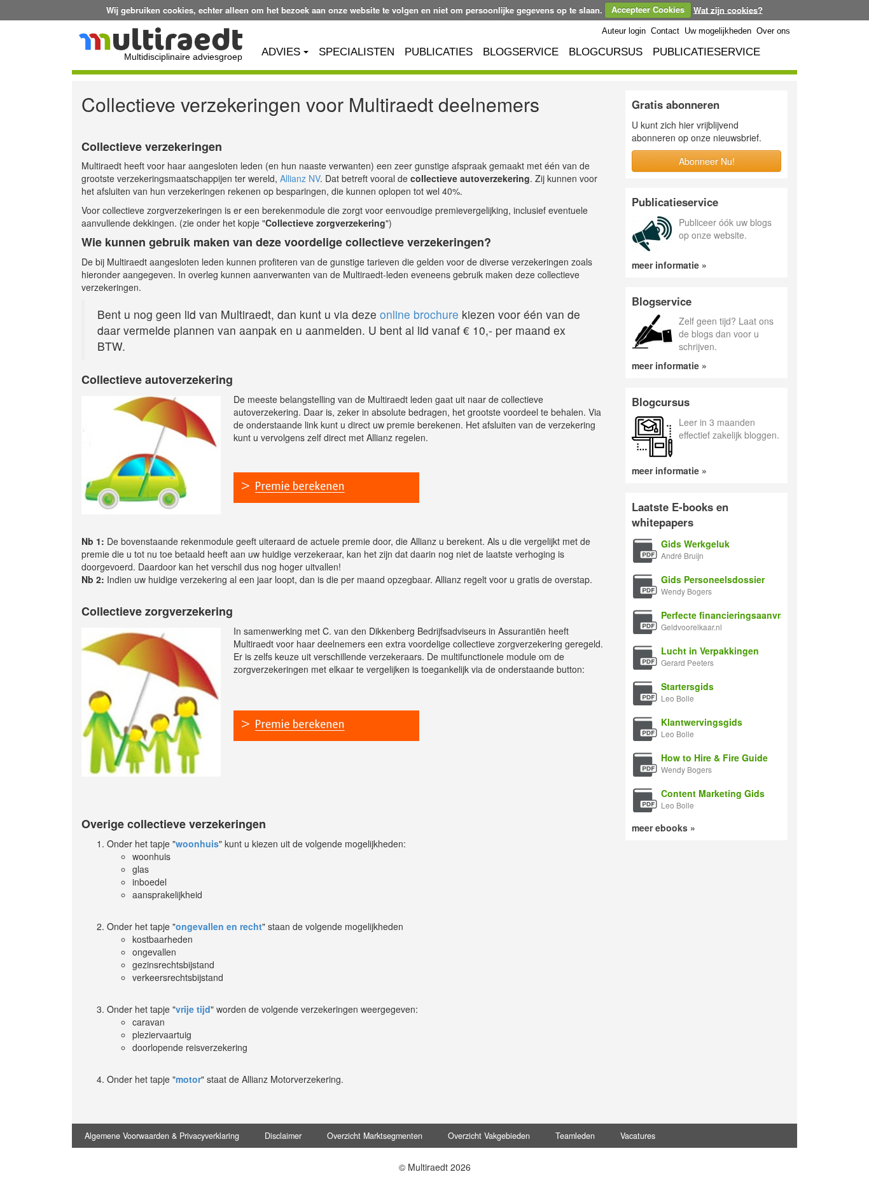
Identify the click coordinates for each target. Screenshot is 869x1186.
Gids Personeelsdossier (713, 579)
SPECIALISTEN (356, 52)
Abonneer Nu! (707, 161)
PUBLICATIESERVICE (706, 52)
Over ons (773, 31)
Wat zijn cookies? (728, 9)
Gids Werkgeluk (695, 543)
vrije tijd (193, 1009)
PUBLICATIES (439, 52)
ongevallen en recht (219, 926)
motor (188, 1079)
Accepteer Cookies (648, 9)
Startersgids (687, 686)
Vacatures (637, 1135)
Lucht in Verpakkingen (710, 650)
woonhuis (197, 843)
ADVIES (280, 52)
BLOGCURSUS (606, 52)
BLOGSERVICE (521, 52)
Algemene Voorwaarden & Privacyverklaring (162, 1135)
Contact (665, 31)
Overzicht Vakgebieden (489, 1135)
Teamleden (575, 1135)
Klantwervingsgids (701, 722)
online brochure (419, 314)
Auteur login (624, 31)
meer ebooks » (663, 827)
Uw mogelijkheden (718, 31)
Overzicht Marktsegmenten (374, 1135)
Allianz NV (300, 178)
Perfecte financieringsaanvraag (728, 615)
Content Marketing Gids (713, 793)
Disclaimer (283, 1135)
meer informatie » (669, 264)
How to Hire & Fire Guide (714, 757)
